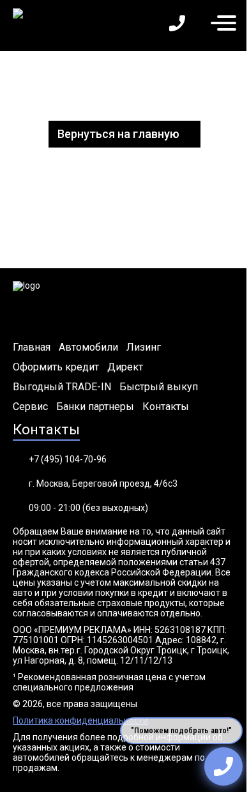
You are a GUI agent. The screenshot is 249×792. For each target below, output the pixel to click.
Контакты (165, 407)
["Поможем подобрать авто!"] (223, 766)
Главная (31, 347)
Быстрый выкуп (158, 387)
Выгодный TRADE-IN (62, 387)
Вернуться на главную (118, 134)
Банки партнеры (95, 407)
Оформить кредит (56, 367)
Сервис (30, 407)
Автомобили (88, 347)
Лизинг (143, 347)
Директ (125, 367)
